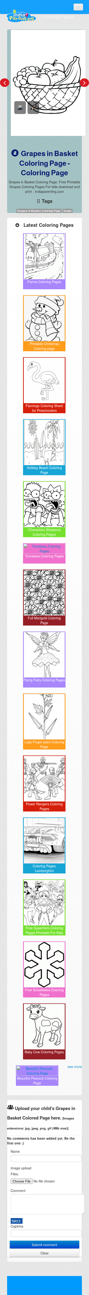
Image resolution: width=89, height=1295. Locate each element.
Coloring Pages (57, 16)
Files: (15, 1174)
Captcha (17, 1226)
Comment (18, 1190)
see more (75, 1066)
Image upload (21, 1168)
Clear (45, 1253)
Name (15, 1151)
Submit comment (44, 1244)
